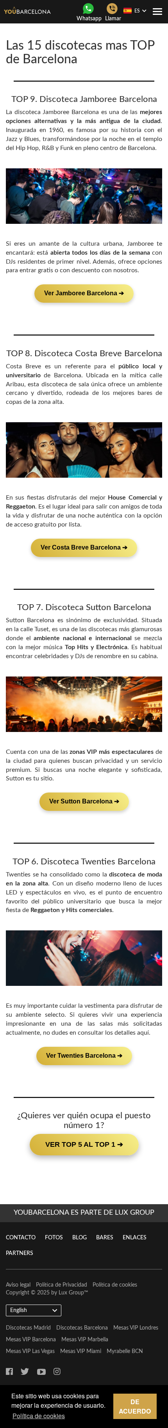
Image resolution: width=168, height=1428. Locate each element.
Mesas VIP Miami (80, 1351)
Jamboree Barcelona (118, 99)
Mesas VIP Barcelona (31, 1339)
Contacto (21, 1238)
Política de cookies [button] (39, 1415)
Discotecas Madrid (28, 1328)
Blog (79, 1238)
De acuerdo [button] (135, 1406)
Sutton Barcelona (118, 607)
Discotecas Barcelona (82, 1328)
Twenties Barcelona (118, 861)
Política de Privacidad (61, 1285)
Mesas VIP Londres (135, 1328)
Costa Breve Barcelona (118, 353)
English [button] (18, 1310)
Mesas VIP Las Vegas (30, 1351)
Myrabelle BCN (125, 1351)
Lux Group (71, 1293)
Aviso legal (18, 1285)
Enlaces (135, 1238)
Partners (19, 1253)
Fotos (54, 1238)
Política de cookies (115, 1285)
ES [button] (137, 11)
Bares (104, 1238)
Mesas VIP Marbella (84, 1339)
